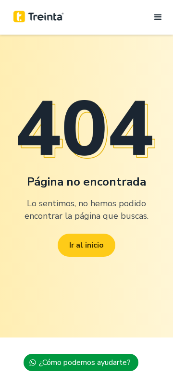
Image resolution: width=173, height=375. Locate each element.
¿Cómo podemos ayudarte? (85, 362)
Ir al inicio (86, 245)
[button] (155, 17)
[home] (38, 17)
